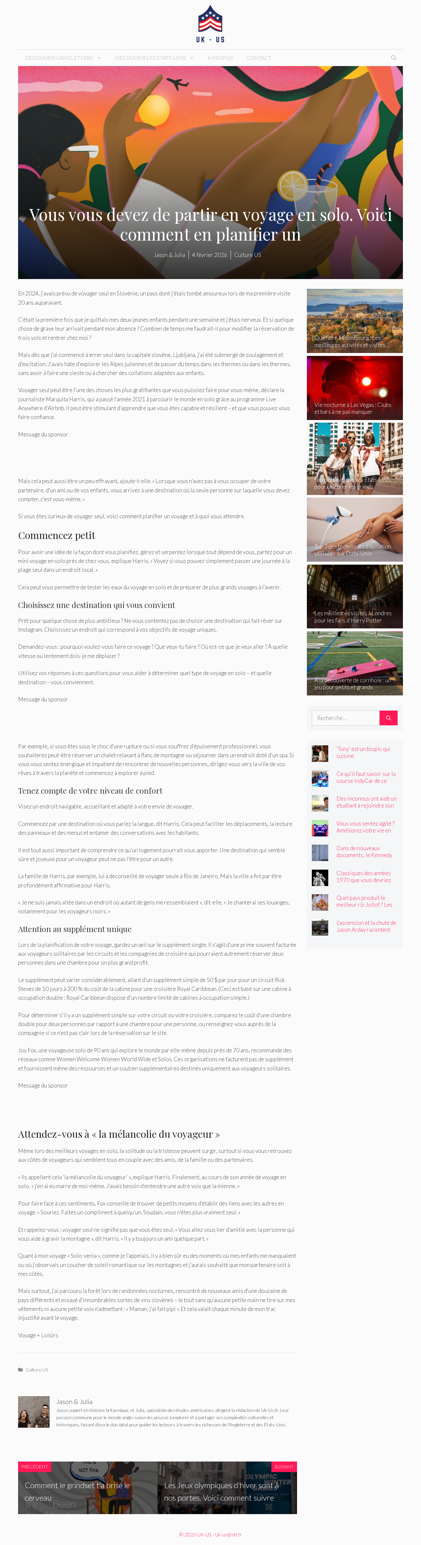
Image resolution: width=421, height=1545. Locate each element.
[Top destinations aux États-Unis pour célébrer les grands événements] (355, 490)
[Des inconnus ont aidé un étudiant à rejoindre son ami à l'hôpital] (320, 807)
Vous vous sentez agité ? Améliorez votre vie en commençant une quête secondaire (365, 834)
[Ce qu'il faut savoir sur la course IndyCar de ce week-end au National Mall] (320, 782)
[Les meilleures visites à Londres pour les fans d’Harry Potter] (355, 623)
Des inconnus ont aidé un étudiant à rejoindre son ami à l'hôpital (366, 805)
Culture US (37, 1369)
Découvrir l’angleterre (59, 58)
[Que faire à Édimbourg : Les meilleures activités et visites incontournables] (355, 348)
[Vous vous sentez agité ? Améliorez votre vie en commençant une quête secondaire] (320, 831)
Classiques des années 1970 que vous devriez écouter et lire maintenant (363, 883)
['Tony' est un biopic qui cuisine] (320, 757)
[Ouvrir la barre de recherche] (393, 58)
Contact (258, 58)
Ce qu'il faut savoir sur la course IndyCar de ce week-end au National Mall (366, 784)
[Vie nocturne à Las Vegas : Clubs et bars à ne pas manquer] (355, 415)
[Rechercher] (388, 718)
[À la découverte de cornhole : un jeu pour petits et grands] (355, 690)
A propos (220, 58)
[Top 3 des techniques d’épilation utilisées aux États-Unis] (355, 557)
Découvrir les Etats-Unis (150, 58)
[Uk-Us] (210, 23)
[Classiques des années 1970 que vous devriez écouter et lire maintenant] (320, 881)
